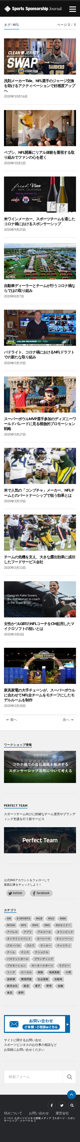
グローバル (13, 945)
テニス (25, 952)
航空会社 (12, 986)
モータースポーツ (42, 965)
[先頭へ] (71, 1094)
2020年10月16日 (16, 96)
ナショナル (41, 952)
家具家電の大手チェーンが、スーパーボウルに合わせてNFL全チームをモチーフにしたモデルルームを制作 (39, 695)
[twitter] (62, 1105)
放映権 (11, 979)
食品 (9, 992)
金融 (60, 986)
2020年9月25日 (15, 229)
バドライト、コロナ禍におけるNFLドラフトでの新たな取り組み (39, 354)
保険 (40, 972)
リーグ (11, 972)
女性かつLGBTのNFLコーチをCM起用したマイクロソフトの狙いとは (39, 626)
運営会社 (62, 1113)
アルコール (44, 932)
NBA (63, 918)
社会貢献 (43, 979)
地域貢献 (54, 972)
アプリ (28, 932)
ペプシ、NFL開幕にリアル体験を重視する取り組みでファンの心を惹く (39, 155)
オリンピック (65, 932)
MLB (39, 918)
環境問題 (26, 979)
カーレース (43, 938)
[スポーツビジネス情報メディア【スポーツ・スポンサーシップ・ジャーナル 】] (40, 9)
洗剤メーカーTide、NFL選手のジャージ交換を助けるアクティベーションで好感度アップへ (39, 86)
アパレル (12, 932)
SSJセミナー (63, 925)
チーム (11, 952)
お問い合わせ (39, 1113)
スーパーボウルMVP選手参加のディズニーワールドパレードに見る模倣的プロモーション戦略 (40, 424)
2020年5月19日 (15, 363)
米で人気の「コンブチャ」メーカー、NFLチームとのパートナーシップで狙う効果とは (39, 492)
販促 (26, 986)
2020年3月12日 (15, 567)
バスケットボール (17, 959)
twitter (17, 893)
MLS (51, 918)
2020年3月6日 (14, 634)
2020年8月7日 (14, 296)
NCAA (11, 925)
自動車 (58, 979)
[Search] (69, 1077)
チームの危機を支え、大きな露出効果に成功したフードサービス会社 (39, 559)
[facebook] (52, 1105)
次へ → (68, 719)
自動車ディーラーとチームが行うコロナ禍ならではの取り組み (39, 288)
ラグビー (64, 965)
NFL (23, 925)
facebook (43, 893)
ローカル (26, 972)
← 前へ (11, 719)
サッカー (45, 945)
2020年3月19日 (15, 501)
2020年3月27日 (15, 434)
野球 (49, 986)
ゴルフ (30, 945)
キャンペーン (64, 938)
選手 (37, 986)
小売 (68, 972)
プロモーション (16, 965)
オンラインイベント (19, 938)
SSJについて (13, 1113)
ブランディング (43, 959)
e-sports (23, 918)
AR (9, 918)
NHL (35, 925)
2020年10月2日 (15, 163)
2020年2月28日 (15, 706)
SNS (47, 925)
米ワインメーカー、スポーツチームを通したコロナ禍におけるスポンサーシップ (39, 221)
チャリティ (63, 945)
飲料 (21, 992)
